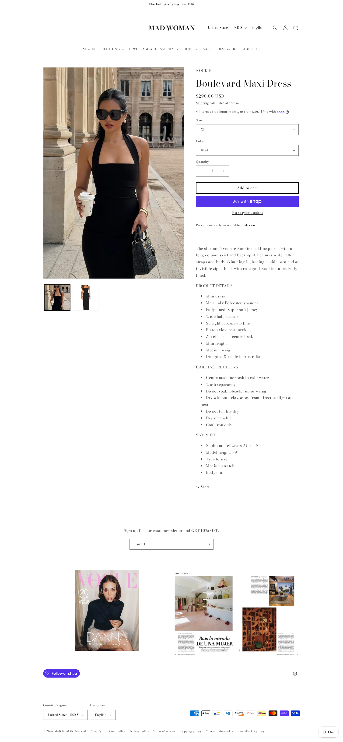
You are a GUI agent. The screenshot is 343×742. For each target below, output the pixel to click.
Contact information (219, 731)
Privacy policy (139, 731)
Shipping (202, 103)
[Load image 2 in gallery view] (85, 298)
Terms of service (164, 731)
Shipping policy (191, 731)
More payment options (247, 213)
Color (200, 141)
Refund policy (115, 731)
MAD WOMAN (64, 731)
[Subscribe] (208, 544)
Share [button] (205, 486)
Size (199, 120)
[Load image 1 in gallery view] (57, 298)
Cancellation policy (251, 731)
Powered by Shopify (88, 731)
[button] (112, 49)
